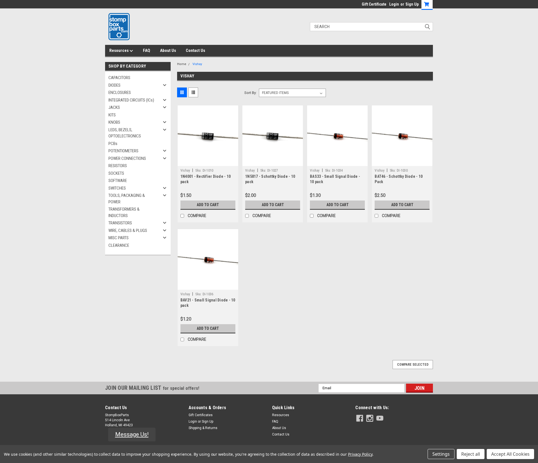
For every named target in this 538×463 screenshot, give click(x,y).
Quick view (208, 162)
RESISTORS (117, 165)
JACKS (114, 107)
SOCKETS (116, 173)
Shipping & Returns (203, 428)
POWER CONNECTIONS (127, 158)
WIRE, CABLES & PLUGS (127, 230)
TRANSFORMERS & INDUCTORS (124, 212)
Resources (119, 50)
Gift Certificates (201, 415)
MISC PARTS (118, 237)
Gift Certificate (374, 4)
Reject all (470, 454)
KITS (112, 115)
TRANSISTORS (120, 222)
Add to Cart (208, 204)
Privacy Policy (360, 454)
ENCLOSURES (119, 92)
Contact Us (195, 50)
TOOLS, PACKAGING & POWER (126, 198)
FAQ (146, 50)
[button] (132, 435)
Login (394, 4)
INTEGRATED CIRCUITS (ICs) (131, 100)
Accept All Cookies (510, 454)
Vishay (197, 64)
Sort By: (250, 93)
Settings (441, 454)
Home (181, 64)
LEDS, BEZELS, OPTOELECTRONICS (124, 133)
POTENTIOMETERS (123, 150)
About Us (168, 50)
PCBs (112, 143)
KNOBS (114, 122)
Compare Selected (412, 365)
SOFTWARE (117, 180)
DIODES (114, 85)
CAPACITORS (119, 77)
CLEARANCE (118, 245)
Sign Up (412, 4)
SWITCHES (117, 188)
